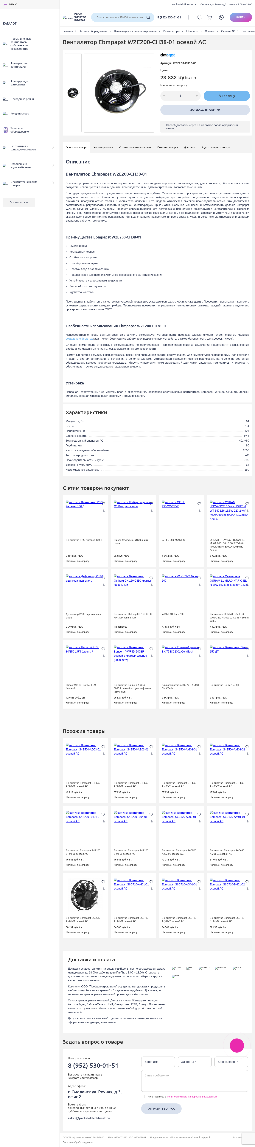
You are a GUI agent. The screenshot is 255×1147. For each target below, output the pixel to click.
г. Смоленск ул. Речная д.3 (212, 4)
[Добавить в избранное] (103, 503)
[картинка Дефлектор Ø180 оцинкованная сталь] (85, 591)
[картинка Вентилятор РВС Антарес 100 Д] (85, 517)
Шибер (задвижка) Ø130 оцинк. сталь (131, 542)
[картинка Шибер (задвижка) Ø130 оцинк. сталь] (133, 517)
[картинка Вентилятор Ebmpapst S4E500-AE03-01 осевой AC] (133, 760)
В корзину (227, 96)
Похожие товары (167, 147)
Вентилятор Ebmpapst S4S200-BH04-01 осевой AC (83, 852)
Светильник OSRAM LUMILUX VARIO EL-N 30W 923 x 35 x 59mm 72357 (229, 617)
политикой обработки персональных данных (192, 1096)
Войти (240, 17)
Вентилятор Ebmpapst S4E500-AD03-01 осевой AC (83, 785)
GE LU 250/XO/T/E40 (173, 540)
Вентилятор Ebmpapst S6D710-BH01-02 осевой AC (227, 920)
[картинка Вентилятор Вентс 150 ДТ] (229, 662)
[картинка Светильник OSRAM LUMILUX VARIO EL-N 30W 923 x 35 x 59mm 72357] (229, 591)
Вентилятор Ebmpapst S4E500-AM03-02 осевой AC (227, 785)
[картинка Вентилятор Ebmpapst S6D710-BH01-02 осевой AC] (229, 895)
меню (13, 4)
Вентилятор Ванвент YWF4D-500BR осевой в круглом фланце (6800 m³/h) (132, 688)
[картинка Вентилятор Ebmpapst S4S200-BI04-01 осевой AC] (133, 828)
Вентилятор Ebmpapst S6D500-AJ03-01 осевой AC (179, 852)
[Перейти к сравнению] (190, 17)
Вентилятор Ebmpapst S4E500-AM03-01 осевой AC (179, 785)
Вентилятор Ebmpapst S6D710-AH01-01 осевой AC (131, 920)
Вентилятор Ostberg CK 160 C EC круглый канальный (133, 616)
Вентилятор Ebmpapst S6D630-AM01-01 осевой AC (227, 852)
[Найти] (148, 17)
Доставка (189, 147)
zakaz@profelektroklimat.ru (183, 4)
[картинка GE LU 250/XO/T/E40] (181, 517)
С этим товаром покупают (135, 147)
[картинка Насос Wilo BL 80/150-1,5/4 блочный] (85, 662)
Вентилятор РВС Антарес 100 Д (84, 540)
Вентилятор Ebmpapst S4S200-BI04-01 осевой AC (131, 852)
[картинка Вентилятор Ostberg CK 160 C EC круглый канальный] (133, 591)
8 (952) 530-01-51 (169, 17)
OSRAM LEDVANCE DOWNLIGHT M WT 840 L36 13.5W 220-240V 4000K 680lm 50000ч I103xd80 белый (229, 545)
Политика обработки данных (78, 1142)
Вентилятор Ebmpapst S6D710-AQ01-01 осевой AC (179, 920)
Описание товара (76, 147)
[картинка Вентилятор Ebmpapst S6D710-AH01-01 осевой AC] (133, 895)
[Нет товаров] (200, 17)
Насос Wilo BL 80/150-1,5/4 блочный (81, 687)
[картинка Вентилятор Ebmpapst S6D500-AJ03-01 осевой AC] (181, 828)
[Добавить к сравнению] (103, 510)
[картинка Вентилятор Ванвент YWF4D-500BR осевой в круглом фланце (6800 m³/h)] (133, 662)
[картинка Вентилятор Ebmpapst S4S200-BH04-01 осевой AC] (85, 828)
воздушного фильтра (79, 338)
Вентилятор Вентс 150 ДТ (224, 685)
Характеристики (103, 147)
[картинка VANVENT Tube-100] (181, 591)
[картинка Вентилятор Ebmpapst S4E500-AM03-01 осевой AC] (181, 760)
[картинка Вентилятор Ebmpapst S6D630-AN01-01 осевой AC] (85, 895)
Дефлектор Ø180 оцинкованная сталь (83, 616)
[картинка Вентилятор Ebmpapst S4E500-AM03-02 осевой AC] (229, 760)
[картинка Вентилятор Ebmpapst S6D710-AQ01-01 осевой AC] (181, 895)
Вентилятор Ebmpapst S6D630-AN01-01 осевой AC (83, 920)
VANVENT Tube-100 (173, 614)
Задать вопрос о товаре (216, 147)
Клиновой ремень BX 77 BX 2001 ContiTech (180, 687)
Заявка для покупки (205, 109)
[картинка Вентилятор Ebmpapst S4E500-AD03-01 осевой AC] (85, 760)
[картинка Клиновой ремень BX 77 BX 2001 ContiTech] (181, 662)
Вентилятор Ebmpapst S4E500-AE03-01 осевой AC (131, 785)
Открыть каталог (19, 202)
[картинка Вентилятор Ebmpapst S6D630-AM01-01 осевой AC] (229, 828)
